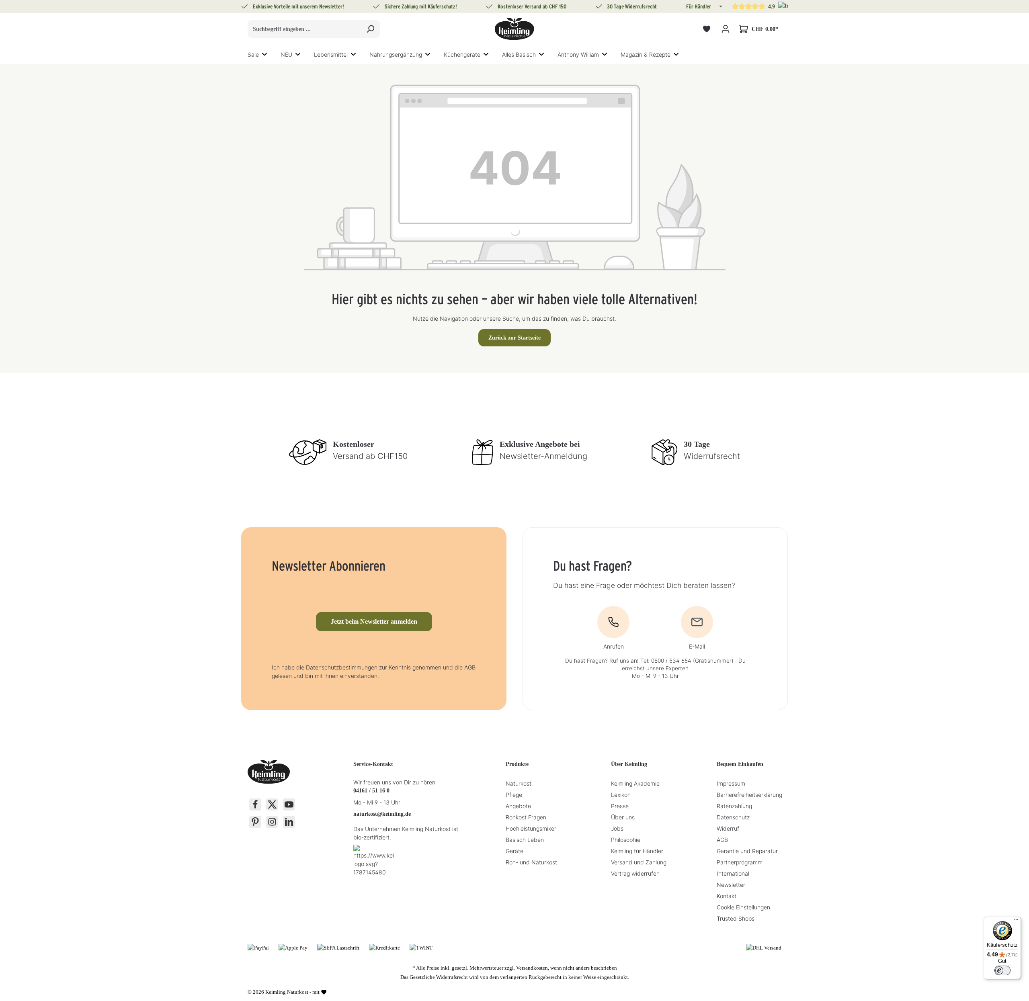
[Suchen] (370, 29)
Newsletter (731, 884)
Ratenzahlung (734, 805)
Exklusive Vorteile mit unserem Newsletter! (298, 6)
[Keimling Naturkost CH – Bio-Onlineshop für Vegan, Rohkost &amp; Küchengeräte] (514, 29)
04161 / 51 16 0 (371, 791)
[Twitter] (272, 804)
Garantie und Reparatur (747, 850)
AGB (722, 839)
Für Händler (698, 6)
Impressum (731, 783)
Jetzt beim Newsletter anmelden (374, 621)
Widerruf (728, 828)
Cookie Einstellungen (743, 907)
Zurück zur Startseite (514, 338)
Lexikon (621, 794)
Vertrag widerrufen (635, 873)
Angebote (518, 805)
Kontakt (726, 896)
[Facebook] (255, 804)
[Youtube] (289, 804)
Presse (620, 805)
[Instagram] (272, 822)
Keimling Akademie (635, 783)
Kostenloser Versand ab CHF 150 (532, 6)
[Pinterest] (255, 822)
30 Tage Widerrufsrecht (632, 6)
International (733, 873)
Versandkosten (532, 968)
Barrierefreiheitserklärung (749, 794)
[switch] (1002, 970)
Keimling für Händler (637, 850)
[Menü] (1016, 921)
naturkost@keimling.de (382, 814)
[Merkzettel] (706, 29)
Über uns (623, 817)
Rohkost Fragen (526, 817)
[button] (720, 6)
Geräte (514, 850)
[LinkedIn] (289, 822)
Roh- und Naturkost (531, 862)
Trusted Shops (735, 918)
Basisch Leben (525, 839)
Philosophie (625, 839)
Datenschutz (733, 817)
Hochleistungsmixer (531, 828)
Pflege (514, 794)
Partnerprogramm (740, 862)
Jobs (617, 828)
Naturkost (518, 783)
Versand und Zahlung (638, 862)
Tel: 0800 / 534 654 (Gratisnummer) (687, 660)
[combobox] (304, 29)
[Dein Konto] (725, 29)
